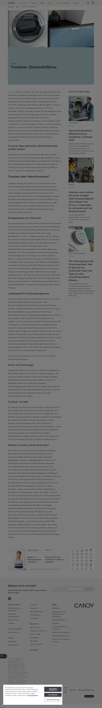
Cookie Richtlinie (32, 695)
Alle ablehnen (52, 695)
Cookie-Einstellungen (53, 699)
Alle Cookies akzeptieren (53, 689)
